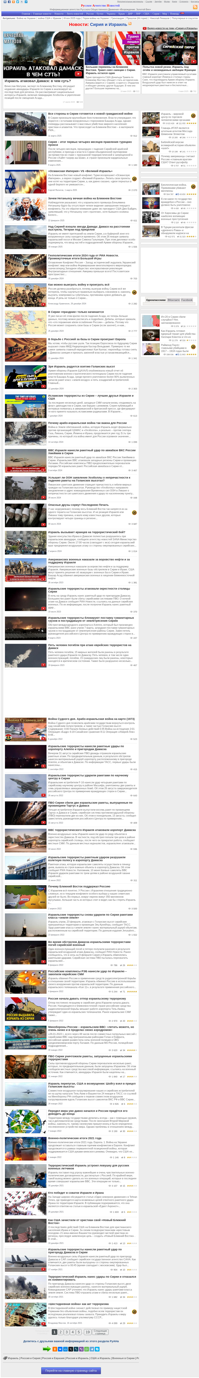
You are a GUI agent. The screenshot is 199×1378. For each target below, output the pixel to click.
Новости (59, 13)
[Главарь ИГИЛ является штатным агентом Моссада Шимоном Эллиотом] (151, 137)
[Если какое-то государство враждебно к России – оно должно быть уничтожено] (151, 208)
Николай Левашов (159, 18)
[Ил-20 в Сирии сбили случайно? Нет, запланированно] (151, 326)
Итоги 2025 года (72, 18)
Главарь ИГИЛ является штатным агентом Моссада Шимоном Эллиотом (176, 131)
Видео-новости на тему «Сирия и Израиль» (172, 28)
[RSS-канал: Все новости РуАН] (195, 7)
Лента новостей (75, 13)
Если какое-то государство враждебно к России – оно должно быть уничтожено (176, 202)
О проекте (183, 1)
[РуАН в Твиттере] (17, 2)
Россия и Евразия (53, 1358)
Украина (111, 13)
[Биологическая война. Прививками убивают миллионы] (151, 194)
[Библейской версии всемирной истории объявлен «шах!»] (151, 151)
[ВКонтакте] (60, 1349)
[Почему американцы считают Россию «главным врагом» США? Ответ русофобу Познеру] (151, 165)
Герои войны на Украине (96, 18)
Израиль (13, 1358)
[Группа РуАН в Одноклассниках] (13, 2)
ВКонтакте (174, 300)
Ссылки (149, 1)
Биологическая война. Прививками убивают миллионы (174, 187)
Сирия (156, 13)
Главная (26, 13)
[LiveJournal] (76, 1349)
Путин (100, 13)
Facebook (186, 300)
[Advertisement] (71, 692)
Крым (121, 13)
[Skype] (97, 1349)
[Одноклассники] (55, 1349)
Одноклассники (156, 300)
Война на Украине (26, 18)
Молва (167, 1)
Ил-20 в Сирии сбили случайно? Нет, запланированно (173, 319)
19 (88, 1332)
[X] (70, 1349)
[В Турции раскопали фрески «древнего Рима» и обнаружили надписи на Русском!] (151, 236)
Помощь (174, 13)
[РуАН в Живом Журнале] (22, 2)
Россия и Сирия (30, 1358)
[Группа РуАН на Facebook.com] (9, 2)
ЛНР (138, 13)
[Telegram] (92, 1349)
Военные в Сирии (123, 1358)
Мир (164, 13)
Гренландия (117, 18)
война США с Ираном (49, 18)
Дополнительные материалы (130, 1)
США (146, 13)
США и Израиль (100, 1358)
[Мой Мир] (65, 1349)
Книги (174, 1)
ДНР (130, 13)
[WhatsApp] (86, 1349)
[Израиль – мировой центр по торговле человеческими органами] (151, 123)
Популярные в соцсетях (185, 18)
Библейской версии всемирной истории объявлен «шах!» (178, 145)
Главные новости (42, 13)
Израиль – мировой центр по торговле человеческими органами (175, 117)
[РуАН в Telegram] (26, 2)
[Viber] (81, 1349)
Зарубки (158, 1)
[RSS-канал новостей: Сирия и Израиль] (129, 23)
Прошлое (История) (137, 18)
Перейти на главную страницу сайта (71, 1370)
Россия (90, 13)
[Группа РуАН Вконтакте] (5, 2)
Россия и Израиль (77, 1358)
